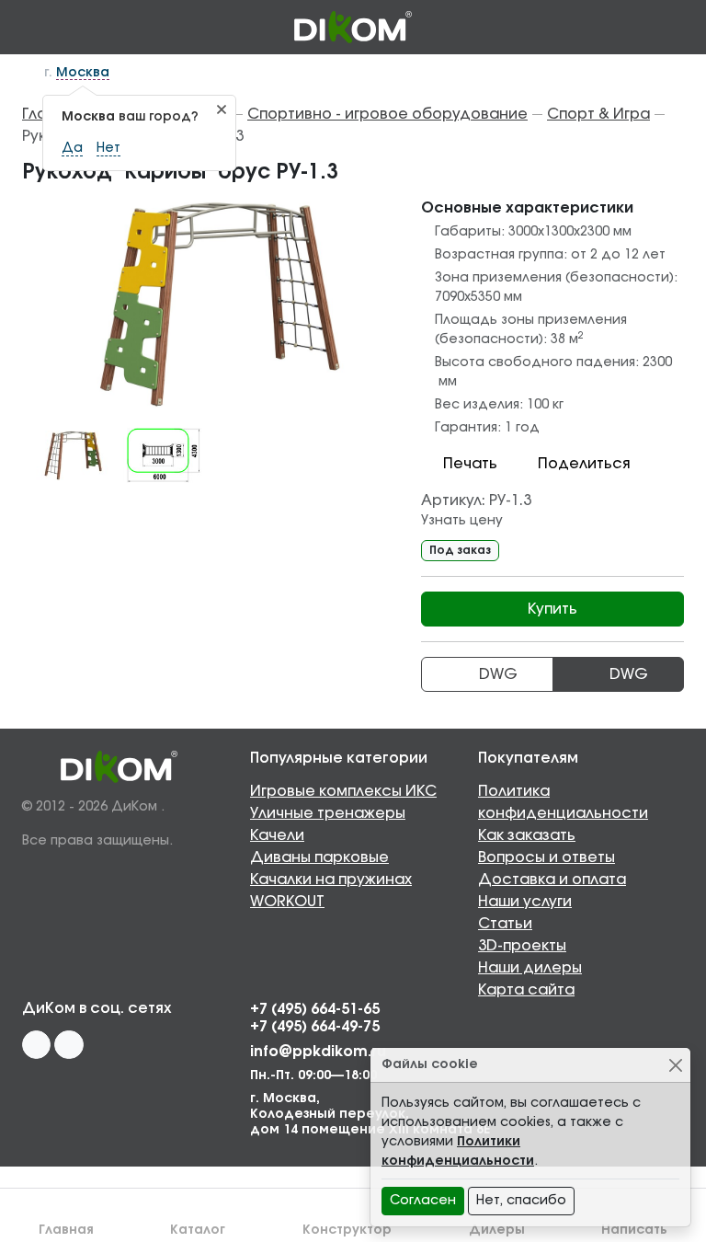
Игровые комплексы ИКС (343, 791)
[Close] (675, 1065)
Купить (552, 609)
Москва (82, 72)
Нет (108, 148)
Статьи (505, 923)
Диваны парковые (319, 857)
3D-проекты (522, 945)
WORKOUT (287, 901)
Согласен (423, 1200)
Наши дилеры (530, 967)
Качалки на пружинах (331, 879)
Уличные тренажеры (327, 813)
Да (72, 148)
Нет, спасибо (521, 1200)
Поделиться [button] (584, 463)
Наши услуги (525, 901)
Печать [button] (470, 463)
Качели (277, 835)
